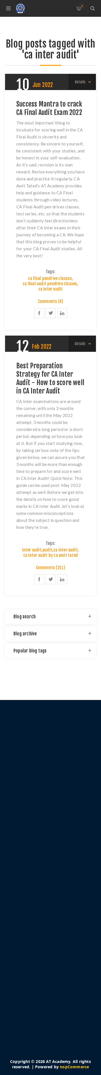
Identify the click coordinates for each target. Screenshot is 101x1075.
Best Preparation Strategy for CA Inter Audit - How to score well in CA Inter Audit (50, 378)
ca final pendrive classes (50, 278)
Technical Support (34, 936)
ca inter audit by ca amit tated (50, 555)
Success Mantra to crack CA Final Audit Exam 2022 (49, 108)
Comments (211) (50, 567)
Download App (32, 928)
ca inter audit (50, 289)
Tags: (50, 271)
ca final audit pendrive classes (50, 283)
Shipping (26, 850)
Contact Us (27, 945)
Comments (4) (50, 301)
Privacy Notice (31, 858)
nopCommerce (74, 1066)
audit (47, 550)
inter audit (32, 550)
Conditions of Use (34, 866)
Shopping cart (82, 6)
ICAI (21, 953)
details (80, 82)
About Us (26, 875)
